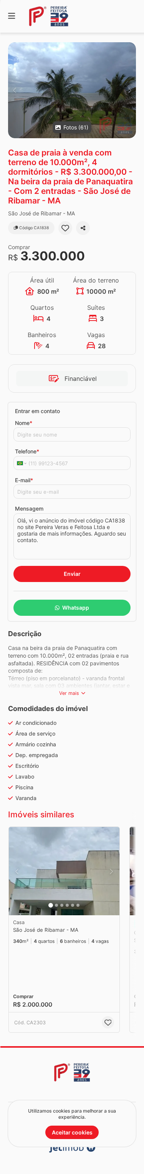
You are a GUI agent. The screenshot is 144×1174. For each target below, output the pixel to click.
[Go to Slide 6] (77, 905)
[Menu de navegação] (11, 16)
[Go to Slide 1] (50, 905)
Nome (23, 423)
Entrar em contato (37, 411)
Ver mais (69, 693)
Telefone (27, 451)
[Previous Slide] (14, 90)
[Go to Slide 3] (61, 905)
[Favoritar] (65, 228)
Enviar (72, 573)
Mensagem (29, 508)
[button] (72, 90)
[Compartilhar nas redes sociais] (83, 228)
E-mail (24, 480)
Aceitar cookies (72, 1132)
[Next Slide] (129, 90)
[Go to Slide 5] (72, 905)
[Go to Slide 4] (67, 905)
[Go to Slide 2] (56, 905)
